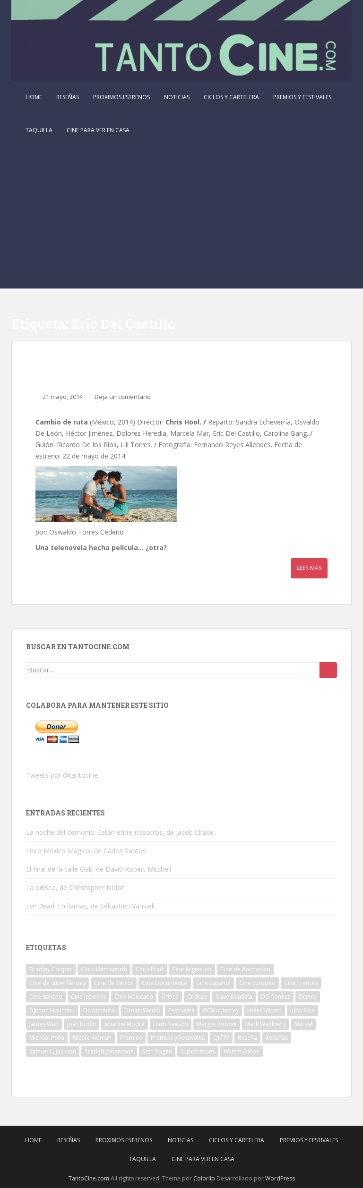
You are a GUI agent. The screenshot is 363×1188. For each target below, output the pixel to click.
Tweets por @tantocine (62, 775)
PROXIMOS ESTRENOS (121, 97)
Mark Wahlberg (265, 1024)
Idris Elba (302, 1010)
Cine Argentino (192, 969)
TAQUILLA (39, 130)
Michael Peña (46, 1038)
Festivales (181, 1010)
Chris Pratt (150, 969)
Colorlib (204, 1178)
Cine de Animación (245, 969)
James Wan (44, 1024)
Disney (308, 997)
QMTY (221, 1038)
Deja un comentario (123, 396)
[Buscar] (328, 670)
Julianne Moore (124, 1024)
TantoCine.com (89, 1178)
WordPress (280, 1178)
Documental (99, 1010)
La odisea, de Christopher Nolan (75, 887)
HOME (34, 97)
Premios (131, 1038)
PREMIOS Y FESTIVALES (302, 97)
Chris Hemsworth (104, 969)
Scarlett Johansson (109, 1051)
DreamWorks (142, 1010)
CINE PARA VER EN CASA (98, 130)
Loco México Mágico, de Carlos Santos (86, 850)
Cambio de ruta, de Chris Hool (130, 369)
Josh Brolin (81, 1024)
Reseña (247, 1038)
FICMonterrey (221, 1010)
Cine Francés (301, 983)
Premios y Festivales (178, 1038)
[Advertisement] (181, 218)
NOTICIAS (177, 97)
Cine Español (213, 983)
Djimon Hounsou (52, 1010)
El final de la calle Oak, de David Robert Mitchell (98, 869)
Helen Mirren (264, 1010)
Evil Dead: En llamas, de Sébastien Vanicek (90, 905)
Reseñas (277, 1038)
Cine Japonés (88, 997)
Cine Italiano (45, 997)
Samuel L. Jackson (52, 1051)
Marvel (303, 1024)
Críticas (197, 997)
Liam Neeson (170, 1024)
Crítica (170, 997)
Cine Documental (165, 983)
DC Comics (275, 997)
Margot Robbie (217, 1024)
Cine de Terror (113, 983)
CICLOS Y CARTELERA (231, 97)
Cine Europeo (257, 983)
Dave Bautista (234, 997)
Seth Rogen (157, 1051)
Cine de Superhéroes (57, 983)
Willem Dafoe (241, 1051)
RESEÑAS (67, 97)
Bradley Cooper (50, 969)
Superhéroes (198, 1051)
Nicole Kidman (92, 1038)
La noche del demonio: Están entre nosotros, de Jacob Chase (120, 832)
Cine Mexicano (133, 997)
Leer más (309, 568)
